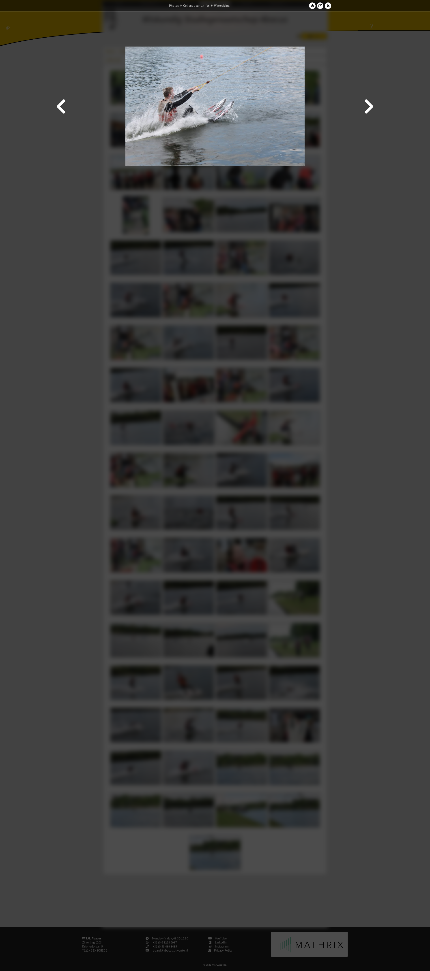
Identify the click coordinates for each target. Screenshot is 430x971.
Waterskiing (222, 6)
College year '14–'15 (196, 6)
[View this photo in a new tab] (320, 5)
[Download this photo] (312, 5)
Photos (174, 6)
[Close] (328, 5)
